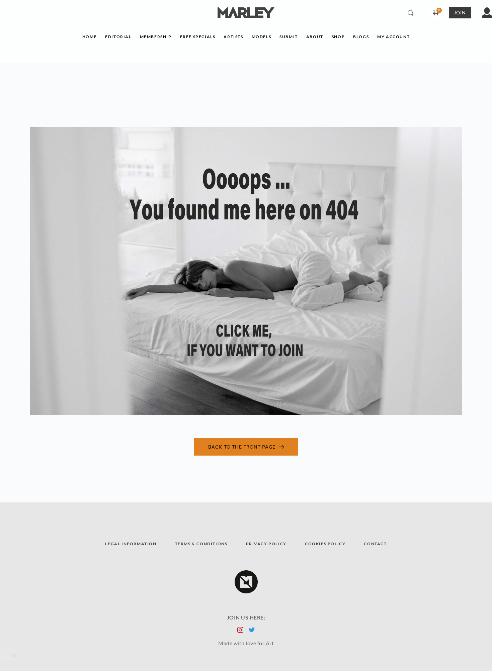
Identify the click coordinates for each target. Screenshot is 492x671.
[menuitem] (89, 38)
